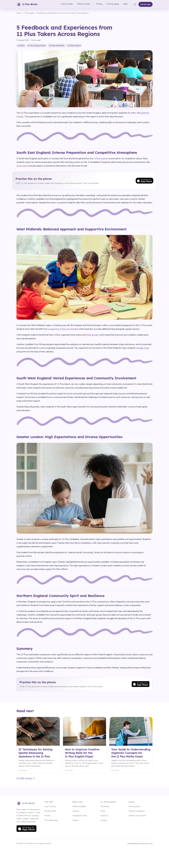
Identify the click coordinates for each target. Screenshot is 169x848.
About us (104, 815)
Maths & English (79, 806)
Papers (75, 820)
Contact (103, 820)
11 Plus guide (113, 4)
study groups (92, 334)
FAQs (125, 4)
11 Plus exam (99, 158)
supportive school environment (64, 329)
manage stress (142, 348)
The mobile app (51, 820)
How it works (67, 4)
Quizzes (75, 811)
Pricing (99, 4)
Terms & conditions (137, 811)
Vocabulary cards (79, 815)
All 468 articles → (25, 778)
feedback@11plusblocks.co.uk (140, 843)
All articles (104, 806)
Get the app (145, 4)
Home (18, 13)
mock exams (22, 165)
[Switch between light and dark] (135, 4)
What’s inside (83, 4)
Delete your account (137, 815)
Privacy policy (134, 806)
